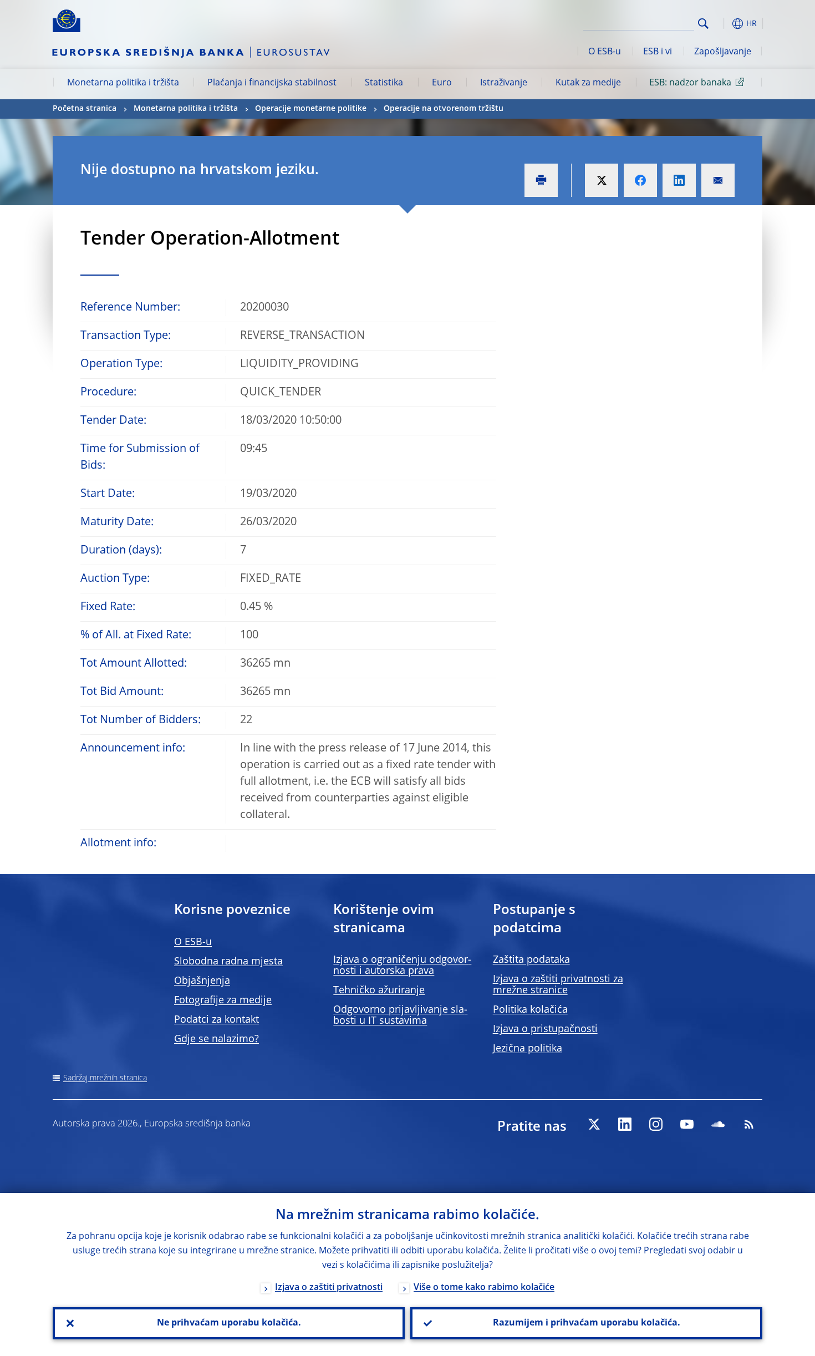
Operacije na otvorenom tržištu (443, 109)
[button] (723, 23)
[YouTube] (687, 1124)
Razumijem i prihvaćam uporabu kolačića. (586, 1323)
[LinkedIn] (625, 1124)
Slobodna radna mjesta (228, 962)
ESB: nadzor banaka (690, 83)
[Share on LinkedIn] (679, 180)
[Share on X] (601, 180)
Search (703, 23)
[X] (593, 1124)
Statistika (384, 83)
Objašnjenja (202, 981)
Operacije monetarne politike (310, 109)
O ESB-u (604, 52)
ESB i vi (657, 52)
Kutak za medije (588, 83)
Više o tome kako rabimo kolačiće (484, 1287)
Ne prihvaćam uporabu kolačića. (229, 1323)
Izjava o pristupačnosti (545, 1029)
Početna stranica (84, 109)
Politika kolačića (530, 1010)
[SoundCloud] (718, 1124)
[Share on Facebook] (640, 180)
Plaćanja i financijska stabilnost (272, 83)
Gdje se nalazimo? (216, 1039)
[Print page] (541, 180)
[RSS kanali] (749, 1124)
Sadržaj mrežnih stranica (105, 1078)
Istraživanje (503, 83)
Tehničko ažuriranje (379, 991)
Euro (442, 83)
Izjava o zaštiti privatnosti (329, 1287)
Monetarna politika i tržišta (123, 83)
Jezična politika (527, 1049)
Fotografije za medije (223, 1000)
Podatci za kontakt (216, 1020)
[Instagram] (656, 1124)
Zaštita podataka (531, 960)
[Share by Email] (718, 180)
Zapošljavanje (722, 52)
